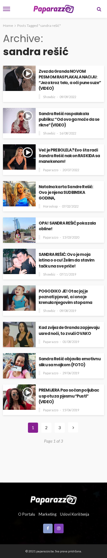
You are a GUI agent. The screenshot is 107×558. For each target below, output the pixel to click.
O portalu (26, 514)
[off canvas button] (6, 9)
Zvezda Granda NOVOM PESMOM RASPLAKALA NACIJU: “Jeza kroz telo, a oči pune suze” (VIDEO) (70, 80)
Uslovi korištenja (74, 514)
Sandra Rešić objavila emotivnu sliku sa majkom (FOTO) (69, 361)
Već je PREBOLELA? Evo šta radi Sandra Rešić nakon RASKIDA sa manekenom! (69, 155)
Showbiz (49, 97)
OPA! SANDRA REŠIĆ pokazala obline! (67, 226)
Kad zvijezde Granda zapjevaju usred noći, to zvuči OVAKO (69, 330)
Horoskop (50, 206)
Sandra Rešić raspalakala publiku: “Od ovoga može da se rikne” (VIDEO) (69, 119)
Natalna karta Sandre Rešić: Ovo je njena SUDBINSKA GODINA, (66, 192)
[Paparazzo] (53, 499)
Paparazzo (50, 170)
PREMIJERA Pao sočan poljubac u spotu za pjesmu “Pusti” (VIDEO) (69, 395)
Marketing (47, 514)
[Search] (99, 9)
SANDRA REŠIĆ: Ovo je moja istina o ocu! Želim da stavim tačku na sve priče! (67, 260)
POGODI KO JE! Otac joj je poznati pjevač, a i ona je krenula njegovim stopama (65, 296)
